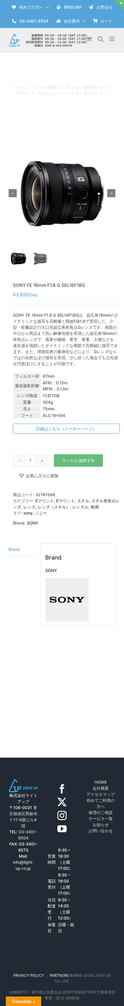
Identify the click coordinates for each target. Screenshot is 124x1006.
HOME (101, 782)
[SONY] (67, 581)
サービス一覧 (101, 818)
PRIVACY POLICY (28, 975)
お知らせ (101, 824)
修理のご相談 (101, 812)
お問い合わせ (101, 830)
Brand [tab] (14, 549)
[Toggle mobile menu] (112, 39)
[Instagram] (62, 815)
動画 (95, 506)
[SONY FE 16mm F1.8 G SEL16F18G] (62, 193)
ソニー (41, 512)
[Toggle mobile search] (101, 39)
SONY (32, 522)
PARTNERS (59, 975)
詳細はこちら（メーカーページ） (66, 428)
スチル (83, 500)
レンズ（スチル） (54, 506)
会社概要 (101, 788)
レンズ (29, 506)
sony (28, 512)
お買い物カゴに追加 (78, 460)
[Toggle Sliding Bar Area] (119, 5)
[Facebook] (62, 788)
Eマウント (44, 500)
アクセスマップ (101, 794)
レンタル (80, 506)
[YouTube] (62, 828)
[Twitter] (62, 802)
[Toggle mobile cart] (89, 39)
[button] (38, 475)
